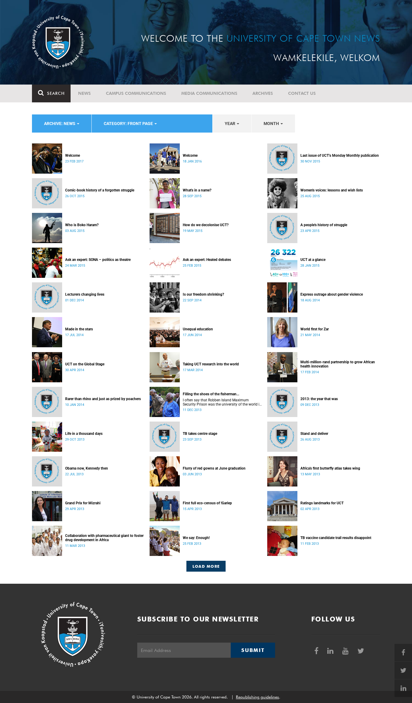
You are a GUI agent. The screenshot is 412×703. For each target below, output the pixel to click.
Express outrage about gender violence (331, 294)
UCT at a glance (312, 260)
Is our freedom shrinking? (203, 294)
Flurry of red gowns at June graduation (214, 468)
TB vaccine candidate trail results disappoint (335, 538)
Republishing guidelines (257, 697)
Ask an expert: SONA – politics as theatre (98, 260)
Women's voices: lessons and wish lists (331, 190)
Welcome (72, 155)
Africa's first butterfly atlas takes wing (330, 468)
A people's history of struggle (323, 225)
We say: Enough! (196, 538)
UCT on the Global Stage (84, 364)
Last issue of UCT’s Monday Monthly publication (339, 155)
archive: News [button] (60, 123)
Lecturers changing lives (84, 294)
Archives (262, 93)
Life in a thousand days (84, 434)
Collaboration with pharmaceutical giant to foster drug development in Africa (104, 538)
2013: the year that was (319, 399)
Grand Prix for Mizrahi (82, 503)
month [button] (272, 123)
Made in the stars (79, 329)
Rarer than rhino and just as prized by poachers (103, 399)
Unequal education (198, 329)
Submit (252, 650)
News (84, 93)
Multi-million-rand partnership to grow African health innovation (337, 364)
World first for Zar (314, 329)
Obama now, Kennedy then (86, 468)
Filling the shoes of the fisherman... (211, 394)
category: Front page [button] (129, 123)
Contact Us (302, 93)
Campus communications (136, 93)
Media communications (209, 93)
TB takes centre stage (200, 434)
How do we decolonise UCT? (206, 225)
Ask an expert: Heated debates (207, 260)
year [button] (230, 123)
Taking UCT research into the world (211, 364)
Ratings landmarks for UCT (322, 503)
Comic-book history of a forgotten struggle (99, 190)
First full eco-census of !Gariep (207, 503)
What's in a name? (197, 190)
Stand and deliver (314, 434)
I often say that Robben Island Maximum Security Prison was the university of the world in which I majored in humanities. (222, 402)
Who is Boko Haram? (82, 225)
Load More (206, 566)
